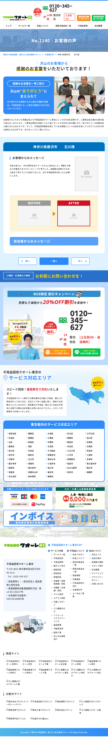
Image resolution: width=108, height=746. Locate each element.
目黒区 (90, 442)
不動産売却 (58, 628)
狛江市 (50, 467)
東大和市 (32, 467)
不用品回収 (58, 558)
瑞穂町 (90, 472)
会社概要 (98, 25)
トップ (8, 25)
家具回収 (57, 573)
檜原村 (50, 476)
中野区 (50, 442)
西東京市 (51, 455)
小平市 (70, 455)
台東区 (90, 446)
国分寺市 (12, 463)
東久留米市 (92, 463)
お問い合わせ (97, 583)
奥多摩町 (32, 476)
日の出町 (12, 476)
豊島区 (70, 442)
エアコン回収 (59, 598)
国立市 (90, 467)
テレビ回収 (58, 594)
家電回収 (57, 577)
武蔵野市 (71, 459)
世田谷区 (12, 433)
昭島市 (70, 463)
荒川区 (11, 450)
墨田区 (11, 446)
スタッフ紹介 (97, 565)
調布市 (31, 455)
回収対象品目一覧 (63, 25)
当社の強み (96, 558)
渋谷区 (70, 446)
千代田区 (51, 450)
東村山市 (51, 459)
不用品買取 (83, 25)
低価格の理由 (97, 562)
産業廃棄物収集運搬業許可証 (22, 588)
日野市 (11, 459)
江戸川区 (91, 433)
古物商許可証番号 (17, 595)
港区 (30, 446)
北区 (10, 442)
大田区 (50, 433)
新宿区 (31, 442)
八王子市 (71, 450)
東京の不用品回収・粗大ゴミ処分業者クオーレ (50, 732)
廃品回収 (57, 569)
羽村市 (70, 472)
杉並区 (11, 438)
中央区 (31, 450)
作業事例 (76, 579)
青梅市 (31, 463)
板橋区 (31, 438)
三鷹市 (90, 455)
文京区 (50, 446)
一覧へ (54, 261)
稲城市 (11, 467)
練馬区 (31, 433)
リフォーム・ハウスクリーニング (59, 618)
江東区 (50, 438)
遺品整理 (57, 624)
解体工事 (57, 632)
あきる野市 (72, 467)
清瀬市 (11, 472)
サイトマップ (97, 573)
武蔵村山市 (33, 472)
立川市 (31, 459)
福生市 (50, 472)
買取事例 (76, 575)
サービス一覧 (24, 25)
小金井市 (51, 463)
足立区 (70, 433)
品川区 (90, 438)
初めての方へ (78, 554)
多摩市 (90, 459)
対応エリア (96, 554)
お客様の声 (77, 589)
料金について (43, 25)
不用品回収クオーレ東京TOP (66, 544)
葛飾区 (70, 438)
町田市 (90, 450)
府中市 (11, 455)
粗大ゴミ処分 (59, 565)
